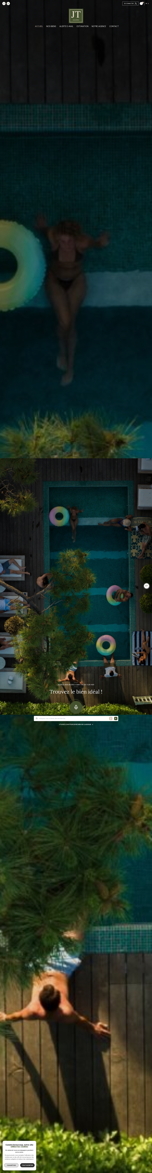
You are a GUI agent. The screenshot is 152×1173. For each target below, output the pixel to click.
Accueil (39, 26)
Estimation (82, 26)
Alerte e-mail (66, 26)
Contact (114, 26)
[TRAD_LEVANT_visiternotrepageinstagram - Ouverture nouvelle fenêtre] (8, 3)
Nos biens (51, 26)
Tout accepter (27, 1165)
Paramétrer (11, 1165)
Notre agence (99, 26)
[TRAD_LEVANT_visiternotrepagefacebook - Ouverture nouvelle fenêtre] (4, 3)
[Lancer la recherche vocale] (76, 706)
